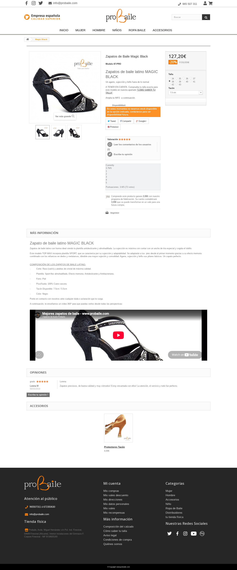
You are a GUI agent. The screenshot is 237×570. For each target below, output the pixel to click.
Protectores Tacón (114, 447)
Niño (168, 504)
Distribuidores (174, 512)
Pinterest (113, 127)
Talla (171, 74)
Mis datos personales (116, 504)
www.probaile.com (123, 567)
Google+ (142, 121)
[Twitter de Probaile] (169, 533)
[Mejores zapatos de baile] (42, 132)
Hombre (99, 30)
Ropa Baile (137, 30)
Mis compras (111, 490)
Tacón (171, 88)
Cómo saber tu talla (115, 531)
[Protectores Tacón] (118, 428)
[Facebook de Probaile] (177, 533)
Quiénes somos (112, 544)
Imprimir (114, 213)
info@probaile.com (65, 3)
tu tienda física (174, 517)
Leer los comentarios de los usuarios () (129, 147)
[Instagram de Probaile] (185, 533)
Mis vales (109, 508)
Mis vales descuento (115, 495)
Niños (117, 30)
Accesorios (162, 30)
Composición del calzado (118, 526)
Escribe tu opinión (122, 154)
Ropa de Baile (174, 508)
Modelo (109, 64)
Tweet (113, 121)
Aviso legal (110, 535)
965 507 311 (189, 3)
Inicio (63, 30)
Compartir (126, 121)
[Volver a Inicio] (28, 39)
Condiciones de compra (117, 539)
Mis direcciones (112, 499)
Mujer (80, 30)
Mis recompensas (114, 512)
